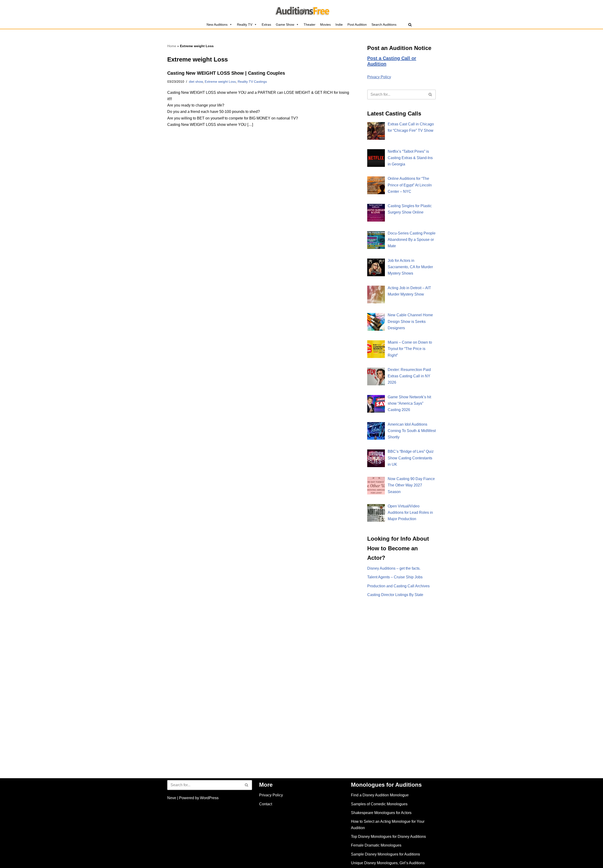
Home (171, 46)
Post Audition (357, 24)
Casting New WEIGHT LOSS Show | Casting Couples (226, 73)
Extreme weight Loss (220, 81)
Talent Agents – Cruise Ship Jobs (395, 577)
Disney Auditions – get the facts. (393, 568)
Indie (339, 24)
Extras (266, 24)
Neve (171, 798)
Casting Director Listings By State (395, 595)
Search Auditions (383, 24)
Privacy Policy (379, 77)
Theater (309, 24)
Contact (265, 804)
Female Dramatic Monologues (376, 845)
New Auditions (217, 24)
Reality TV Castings (252, 81)
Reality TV (244, 24)
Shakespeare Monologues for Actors (381, 813)
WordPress (209, 798)
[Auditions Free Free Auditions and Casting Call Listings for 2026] (302, 10)
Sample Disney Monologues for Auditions (385, 854)
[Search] (410, 24)
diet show (196, 81)
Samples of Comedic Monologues (379, 804)
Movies (325, 24)
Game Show (285, 24)
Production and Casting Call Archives (398, 586)
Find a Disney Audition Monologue (380, 795)
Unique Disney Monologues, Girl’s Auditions (388, 863)
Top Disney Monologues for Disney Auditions (388, 837)
